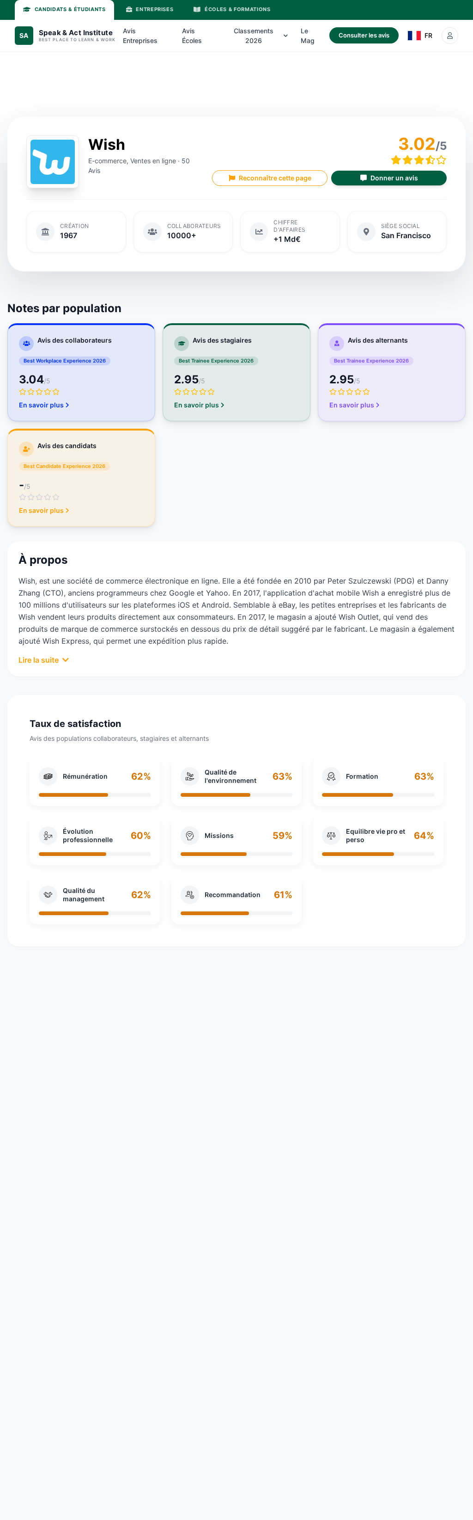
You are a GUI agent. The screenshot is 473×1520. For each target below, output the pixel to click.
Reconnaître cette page (275, 178)
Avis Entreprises (140, 35)
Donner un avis (394, 178)
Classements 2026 (253, 35)
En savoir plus (41, 405)
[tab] (64, 10)
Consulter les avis (364, 35)
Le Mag (308, 35)
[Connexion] (450, 35)
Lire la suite (38, 660)
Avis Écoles (192, 35)
